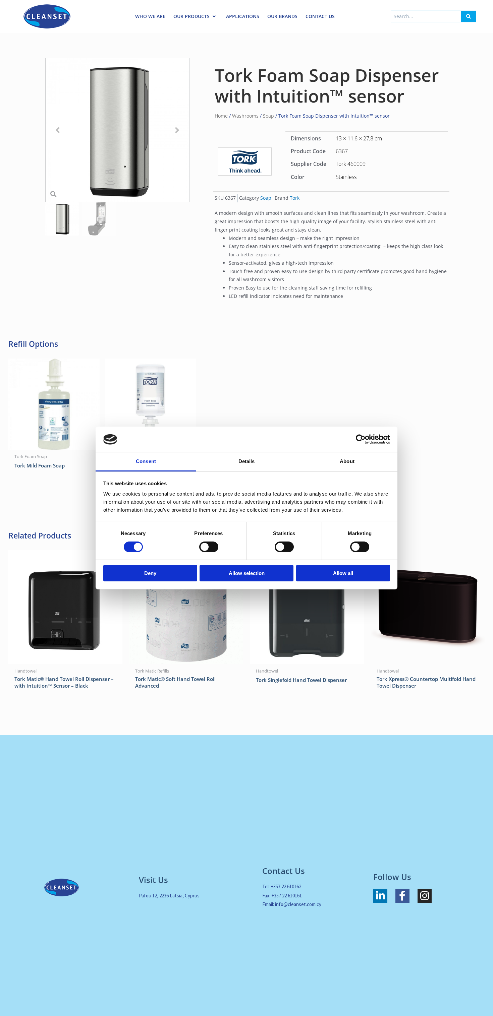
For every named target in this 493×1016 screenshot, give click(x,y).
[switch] (208, 547)
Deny (150, 573)
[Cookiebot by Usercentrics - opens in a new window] (360, 439)
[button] (58, 130)
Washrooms (245, 116)
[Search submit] (468, 16)
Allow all (343, 573)
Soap (268, 116)
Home (221, 116)
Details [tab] (246, 461)
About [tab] (347, 461)
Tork (294, 198)
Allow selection (247, 573)
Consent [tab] (146, 461)
